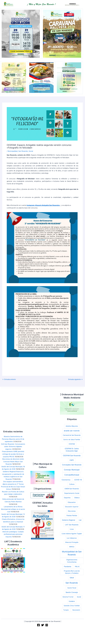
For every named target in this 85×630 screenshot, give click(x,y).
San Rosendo (23, 151)
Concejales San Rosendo (71, 465)
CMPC (72, 460)
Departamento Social (71, 493)
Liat (80, 520)
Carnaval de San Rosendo (72, 435)
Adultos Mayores (72, 426)
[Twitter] (42, 625)
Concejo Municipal (71, 470)
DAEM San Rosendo (72, 489)
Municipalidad (12, 151)
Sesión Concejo (72, 592)
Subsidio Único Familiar (72, 605)
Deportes (67, 498)
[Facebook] (38, 625)
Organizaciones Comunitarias (71, 561)
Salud (72, 578)
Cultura (71, 484)
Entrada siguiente (75, 379)
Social (31, 151)
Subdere (72, 601)
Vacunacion (76, 610)
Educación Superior (71, 507)
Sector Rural (71, 588)
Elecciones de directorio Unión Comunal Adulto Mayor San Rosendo (13, 461)
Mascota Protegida (71, 542)
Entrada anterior (9, 379)
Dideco (76, 498)
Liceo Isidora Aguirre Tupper (72, 533)
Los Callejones (72, 538)
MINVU (71, 547)
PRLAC (77, 566)
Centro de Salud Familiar (71, 439)
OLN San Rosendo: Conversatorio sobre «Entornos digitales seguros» (13, 446)
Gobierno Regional (68, 520)
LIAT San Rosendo (71, 525)
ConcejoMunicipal (71, 475)
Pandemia (67, 566)
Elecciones (72, 511)
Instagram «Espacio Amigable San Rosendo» (43, 205)
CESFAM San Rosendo (72, 456)
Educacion (72, 502)
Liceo (72, 529)
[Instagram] (46, 625)
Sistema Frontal (68, 597)
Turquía (66, 610)
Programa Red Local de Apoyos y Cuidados (72, 572)
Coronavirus (66, 480)
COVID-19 (78, 480)
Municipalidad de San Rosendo (72, 553)
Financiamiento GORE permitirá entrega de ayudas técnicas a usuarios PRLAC (13, 454)
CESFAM (72, 444)
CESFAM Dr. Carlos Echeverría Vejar (72, 450)
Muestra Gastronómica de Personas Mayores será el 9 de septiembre (13, 439)
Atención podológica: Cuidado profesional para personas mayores (13, 534)
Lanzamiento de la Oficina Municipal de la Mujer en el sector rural (13, 509)
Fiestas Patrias (72, 515)
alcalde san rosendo (72, 431)
